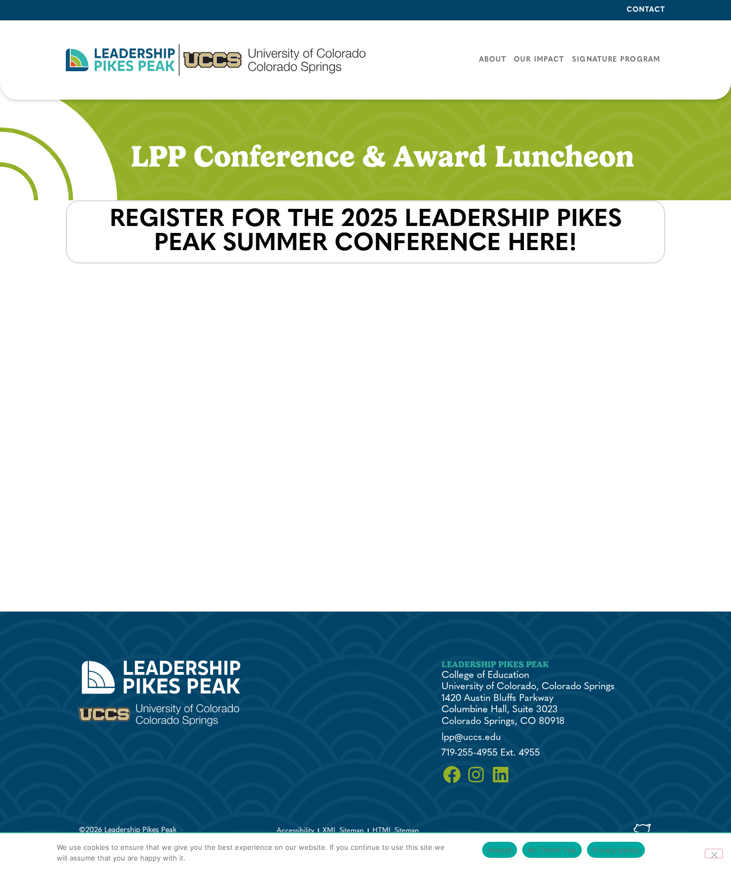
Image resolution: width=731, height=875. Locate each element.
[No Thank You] (714, 853)
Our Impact (539, 59)
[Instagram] (476, 775)
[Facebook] (452, 775)
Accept (500, 850)
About (493, 59)
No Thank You (552, 850)
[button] (216, 60)
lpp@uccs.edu (471, 738)
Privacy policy (615, 850)
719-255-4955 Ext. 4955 (490, 753)
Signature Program (616, 59)
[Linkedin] (501, 775)
